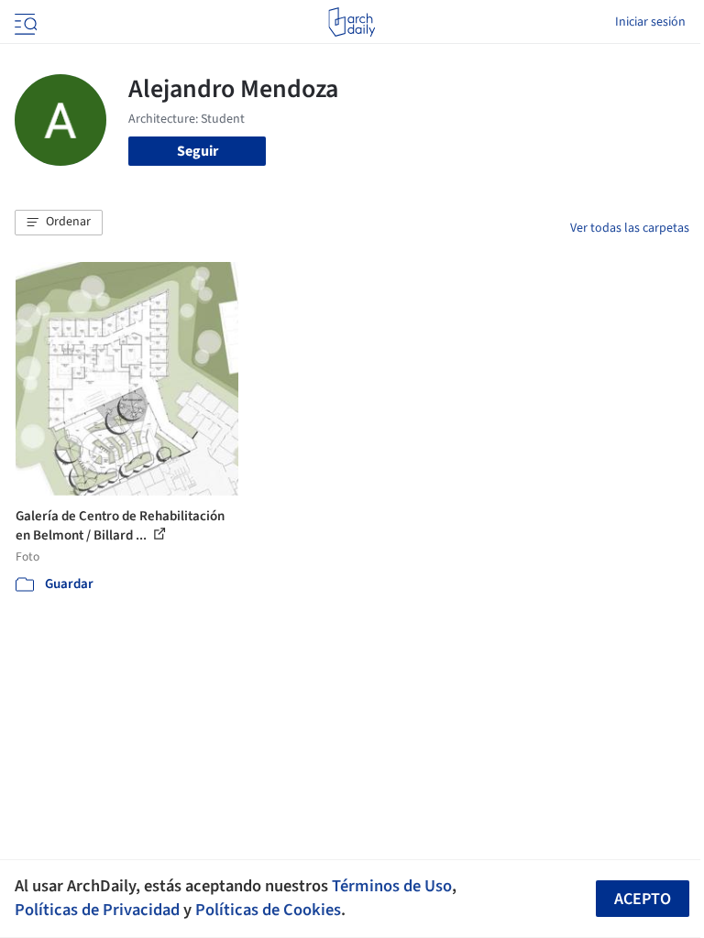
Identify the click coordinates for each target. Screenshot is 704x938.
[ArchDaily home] (351, 22)
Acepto (642, 899)
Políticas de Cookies (268, 910)
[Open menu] (24, 22)
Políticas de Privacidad (97, 910)
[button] (59, 222)
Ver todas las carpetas (629, 228)
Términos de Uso (392, 886)
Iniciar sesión (650, 22)
